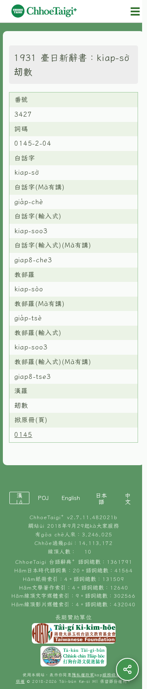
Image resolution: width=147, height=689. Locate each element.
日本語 (101, 498)
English (71, 498)
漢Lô (19, 498)
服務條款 (111, 675)
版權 (20, 681)
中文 (128, 498)
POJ (43, 498)
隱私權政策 (83, 675)
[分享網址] (127, 669)
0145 (23, 434)
